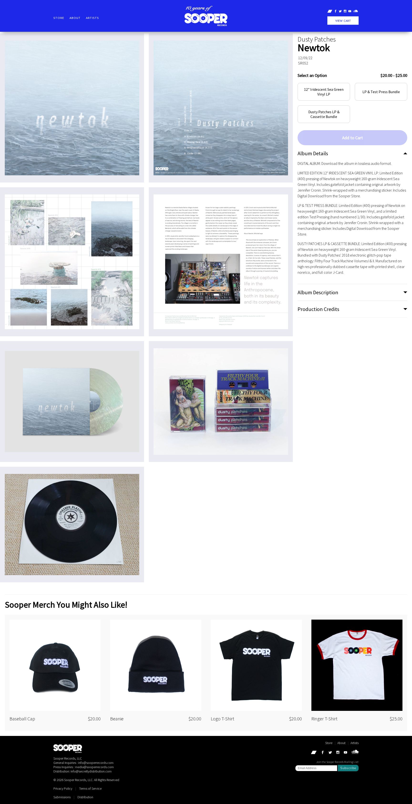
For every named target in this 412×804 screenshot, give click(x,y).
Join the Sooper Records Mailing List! (337, 762)
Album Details (313, 153)
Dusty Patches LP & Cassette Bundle (324, 114)
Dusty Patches (317, 39)
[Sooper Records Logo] (206, 18)
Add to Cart (352, 137)
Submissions (62, 797)
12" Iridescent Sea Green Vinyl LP (324, 91)
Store (58, 18)
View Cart (343, 21)
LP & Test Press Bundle (381, 91)
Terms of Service (90, 788)
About (75, 18)
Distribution (85, 797)
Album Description (318, 292)
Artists (92, 18)
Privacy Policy (62, 788)
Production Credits (318, 309)
